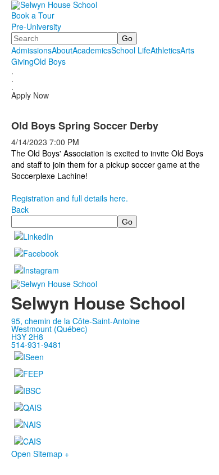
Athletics (165, 50)
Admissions (31, 50)
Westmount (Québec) (49, 328)
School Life (130, 50)
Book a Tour (32, 15)
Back (20, 209)
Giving (22, 61)
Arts (187, 50)
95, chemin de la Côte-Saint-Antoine (75, 320)
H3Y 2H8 (27, 336)
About (62, 50)
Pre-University (36, 26)
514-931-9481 (36, 344)
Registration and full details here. (69, 198)
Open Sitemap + (40, 453)
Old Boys (50, 61)
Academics (91, 50)
